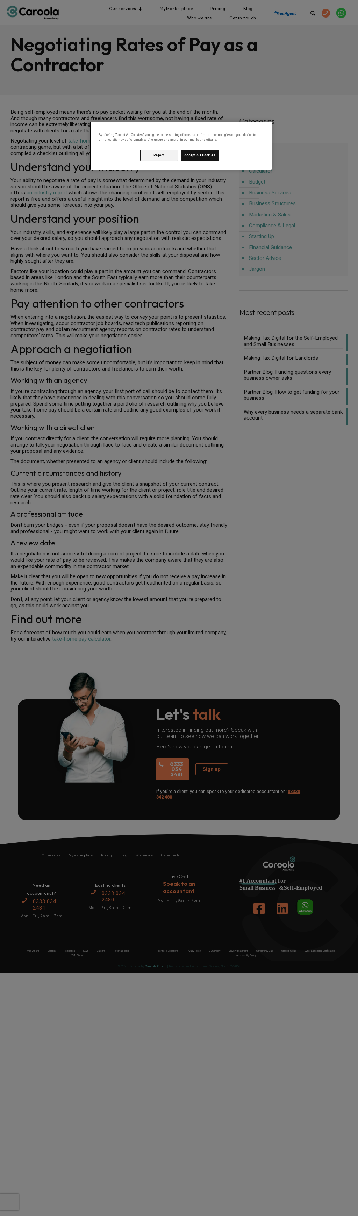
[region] (181, 146)
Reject (159, 155)
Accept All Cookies (200, 155)
